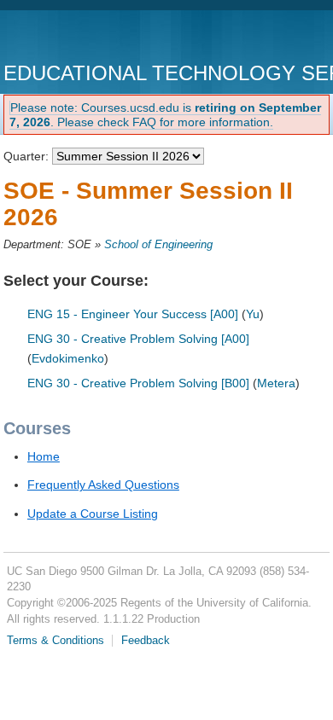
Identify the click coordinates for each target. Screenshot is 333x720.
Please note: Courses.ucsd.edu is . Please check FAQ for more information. (165, 115)
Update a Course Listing (92, 513)
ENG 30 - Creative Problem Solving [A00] (138, 338)
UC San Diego (101, 38)
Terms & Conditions (55, 641)
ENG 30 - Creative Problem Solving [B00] (138, 383)
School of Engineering (158, 245)
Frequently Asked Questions (103, 484)
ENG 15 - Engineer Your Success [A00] (132, 314)
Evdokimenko (68, 358)
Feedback (145, 641)
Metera (276, 383)
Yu (253, 314)
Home (43, 456)
